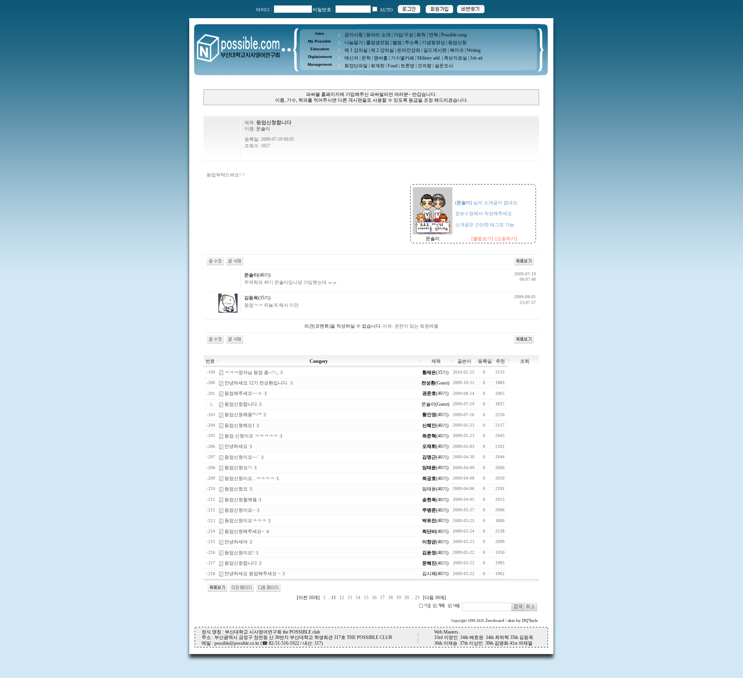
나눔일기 (353, 42)
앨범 (397, 42)
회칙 (421, 35)
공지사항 (353, 35)
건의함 (424, 65)
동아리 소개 (378, 35)
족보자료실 (455, 58)
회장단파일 (356, 65)
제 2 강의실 (382, 50)
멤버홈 (381, 58)
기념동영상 (433, 42)
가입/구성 (403, 35)
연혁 (433, 35)
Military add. (429, 58)
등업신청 (457, 42)
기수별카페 (402, 58)
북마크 (457, 50)
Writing (474, 50)
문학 (366, 58)
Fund (392, 65)
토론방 (407, 65)
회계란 (378, 65)
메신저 (351, 58)
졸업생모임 (377, 42)
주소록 (412, 42)
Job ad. (476, 58)
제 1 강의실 (356, 50)
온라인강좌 (408, 50)
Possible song (454, 35)
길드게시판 (435, 50)
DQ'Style (530, 620)
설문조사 (444, 65)
